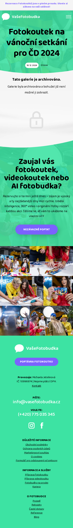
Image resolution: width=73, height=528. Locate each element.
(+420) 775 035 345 (36, 414)
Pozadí (36, 501)
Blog (36, 517)
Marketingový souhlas (36, 453)
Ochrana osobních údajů (36, 448)
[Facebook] (42, 425)
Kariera (36, 487)
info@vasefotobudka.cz (36, 402)
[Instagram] (32, 425)
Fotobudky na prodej (36, 483)
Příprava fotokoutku (36, 475)
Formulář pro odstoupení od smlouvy (36, 460)
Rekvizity (36, 505)
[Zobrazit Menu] (68, 17)
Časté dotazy (36, 509)
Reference (37, 513)
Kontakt (36, 386)
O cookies (36, 457)
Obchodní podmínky (37, 445)
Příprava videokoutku (36, 479)
